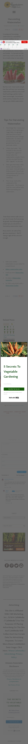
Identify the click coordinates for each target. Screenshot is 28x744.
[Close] (25, 345)
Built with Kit (14, 397)
